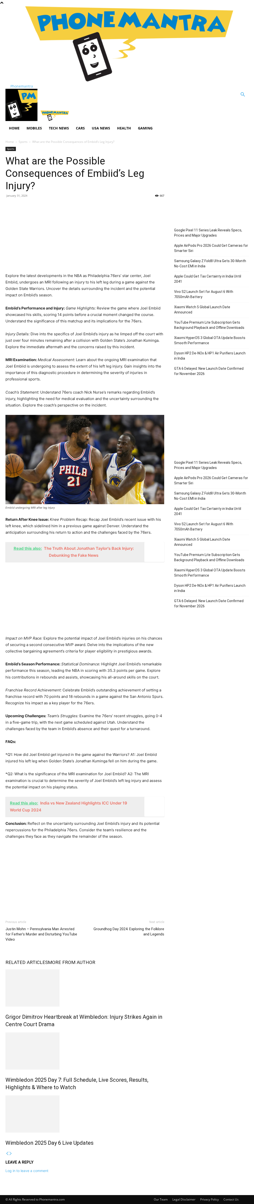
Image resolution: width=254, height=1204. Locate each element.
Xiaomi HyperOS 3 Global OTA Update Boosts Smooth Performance (209, 340)
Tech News (59, 128)
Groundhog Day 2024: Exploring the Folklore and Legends (129, 931)
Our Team (161, 1199)
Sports (23, 142)
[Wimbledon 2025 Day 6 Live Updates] (84, 1114)
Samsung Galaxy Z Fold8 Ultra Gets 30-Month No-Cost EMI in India (210, 263)
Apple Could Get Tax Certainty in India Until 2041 (207, 278)
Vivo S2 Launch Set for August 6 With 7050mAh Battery (203, 294)
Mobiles (34, 128)
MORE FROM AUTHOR (71, 962)
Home (14, 128)
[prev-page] (7, 1153)
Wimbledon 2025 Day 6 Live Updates (49, 1143)
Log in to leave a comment (26, 1171)
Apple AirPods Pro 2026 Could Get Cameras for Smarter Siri (211, 248)
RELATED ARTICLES (26, 962)
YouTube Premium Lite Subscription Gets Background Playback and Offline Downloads (209, 325)
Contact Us (231, 1199)
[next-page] (10, 1153)
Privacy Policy (209, 1199)
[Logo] (21, 119)
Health (124, 128)
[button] (243, 95)
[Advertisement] (84, 238)
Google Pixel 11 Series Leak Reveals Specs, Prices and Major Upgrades (208, 232)
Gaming (145, 128)
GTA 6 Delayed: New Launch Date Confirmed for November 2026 (209, 371)
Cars (80, 128)
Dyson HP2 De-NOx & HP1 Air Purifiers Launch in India (210, 355)
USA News (101, 128)
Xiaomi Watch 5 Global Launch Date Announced (202, 309)
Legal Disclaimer (183, 1199)
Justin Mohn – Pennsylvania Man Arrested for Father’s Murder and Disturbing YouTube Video (41, 934)
